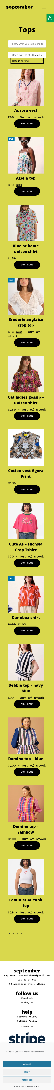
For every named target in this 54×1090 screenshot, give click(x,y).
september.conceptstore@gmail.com (27, 975)
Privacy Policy (20, 1086)
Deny (27, 1072)
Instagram (27, 1002)
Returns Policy (27, 1021)
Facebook (27, 998)
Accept (27, 1064)
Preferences (27, 1079)
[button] (50, 18)
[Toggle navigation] (44, 7)
